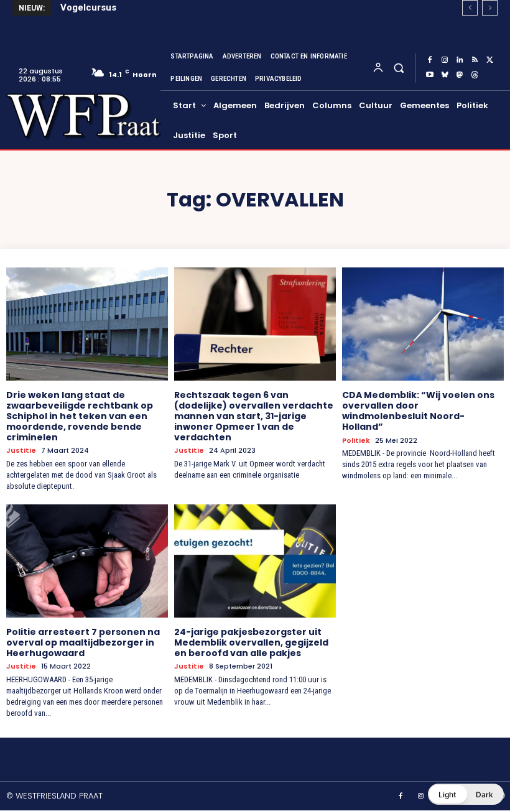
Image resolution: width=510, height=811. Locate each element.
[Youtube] (429, 75)
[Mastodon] (459, 75)
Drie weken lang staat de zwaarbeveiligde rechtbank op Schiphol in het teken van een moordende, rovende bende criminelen (79, 416)
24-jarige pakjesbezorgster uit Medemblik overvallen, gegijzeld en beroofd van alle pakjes (251, 642)
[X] (489, 60)
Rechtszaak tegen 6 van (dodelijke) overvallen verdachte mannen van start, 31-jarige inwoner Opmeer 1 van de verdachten (253, 416)
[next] (490, 8)
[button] (398, 67)
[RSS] (474, 60)
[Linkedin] (459, 60)
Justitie (21, 451)
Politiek (356, 441)
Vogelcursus (88, 7)
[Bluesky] (444, 75)
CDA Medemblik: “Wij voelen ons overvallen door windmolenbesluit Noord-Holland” (418, 410)
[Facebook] (429, 60)
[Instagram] (444, 60)
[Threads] (474, 75)
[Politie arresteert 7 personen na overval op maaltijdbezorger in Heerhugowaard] (87, 561)
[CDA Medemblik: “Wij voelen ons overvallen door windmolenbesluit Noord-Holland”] (423, 324)
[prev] (470, 8)
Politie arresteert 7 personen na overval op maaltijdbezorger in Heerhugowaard (83, 642)
